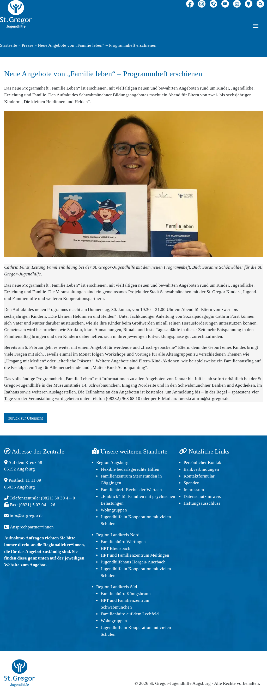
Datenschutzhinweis (202, 496)
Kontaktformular (199, 476)
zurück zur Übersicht (25, 418)
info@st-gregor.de (27, 515)
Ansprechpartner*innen (32, 527)
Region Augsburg (112, 462)
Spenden (191, 482)
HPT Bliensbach (115, 548)
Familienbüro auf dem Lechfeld (130, 613)
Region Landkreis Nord (117, 534)
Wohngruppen (114, 510)
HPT (105, 555)
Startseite (8, 45)
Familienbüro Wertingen (123, 541)
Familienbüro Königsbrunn (126, 593)
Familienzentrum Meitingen (143, 555)
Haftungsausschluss (202, 503)
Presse (27, 45)
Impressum (194, 489)
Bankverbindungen (201, 469)
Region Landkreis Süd (116, 586)
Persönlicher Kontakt (203, 462)
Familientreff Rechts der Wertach (131, 489)
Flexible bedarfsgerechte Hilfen (130, 469)
